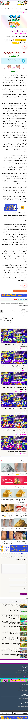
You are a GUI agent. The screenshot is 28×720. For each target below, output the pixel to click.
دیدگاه (25, 562)
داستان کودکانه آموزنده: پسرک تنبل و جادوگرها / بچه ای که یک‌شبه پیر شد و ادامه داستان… (11, 639)
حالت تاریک (23, 40)
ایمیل (25, 583)
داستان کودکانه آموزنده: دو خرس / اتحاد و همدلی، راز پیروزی (11, 627)
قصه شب (3, 303)
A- (15, 40)
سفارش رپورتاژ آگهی (23, 698)
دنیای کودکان (21, 8)
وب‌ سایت (24, 588)
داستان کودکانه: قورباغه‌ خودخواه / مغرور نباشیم (11, 643)
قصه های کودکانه (13, 8)
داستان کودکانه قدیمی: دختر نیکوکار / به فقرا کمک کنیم (11, 654)
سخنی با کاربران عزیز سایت (13, 610)
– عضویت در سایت (23, 688)
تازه (26, 601)
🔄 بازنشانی (15, 42)
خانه (26, 8)
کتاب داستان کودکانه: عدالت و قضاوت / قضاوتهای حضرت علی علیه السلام (11, 605)
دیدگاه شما (14, 36)
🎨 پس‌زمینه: (11, 40)
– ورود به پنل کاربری (23, 690)
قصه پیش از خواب (14, 303)
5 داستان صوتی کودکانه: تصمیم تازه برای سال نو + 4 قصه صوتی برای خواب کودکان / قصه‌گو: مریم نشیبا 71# (10, 617)
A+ (18, 40)
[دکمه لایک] (25, 47)
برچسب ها (11, 601)
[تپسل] (4, 205)
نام (26, 577)
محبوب (21, 601)
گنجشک (21, 305)
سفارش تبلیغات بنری (23, 706)
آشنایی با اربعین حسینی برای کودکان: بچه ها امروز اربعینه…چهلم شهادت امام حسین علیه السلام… (10, 650)
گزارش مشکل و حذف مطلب (20, 290)
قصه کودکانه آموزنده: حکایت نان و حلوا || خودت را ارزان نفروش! (9, 319)
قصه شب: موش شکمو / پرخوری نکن (17, 451)
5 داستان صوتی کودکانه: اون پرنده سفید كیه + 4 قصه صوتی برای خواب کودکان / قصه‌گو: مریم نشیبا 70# (11, 622)
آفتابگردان (20, 303)
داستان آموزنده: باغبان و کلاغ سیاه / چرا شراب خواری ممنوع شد (11, 632)
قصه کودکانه (25, 305)
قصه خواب (8, 303)
